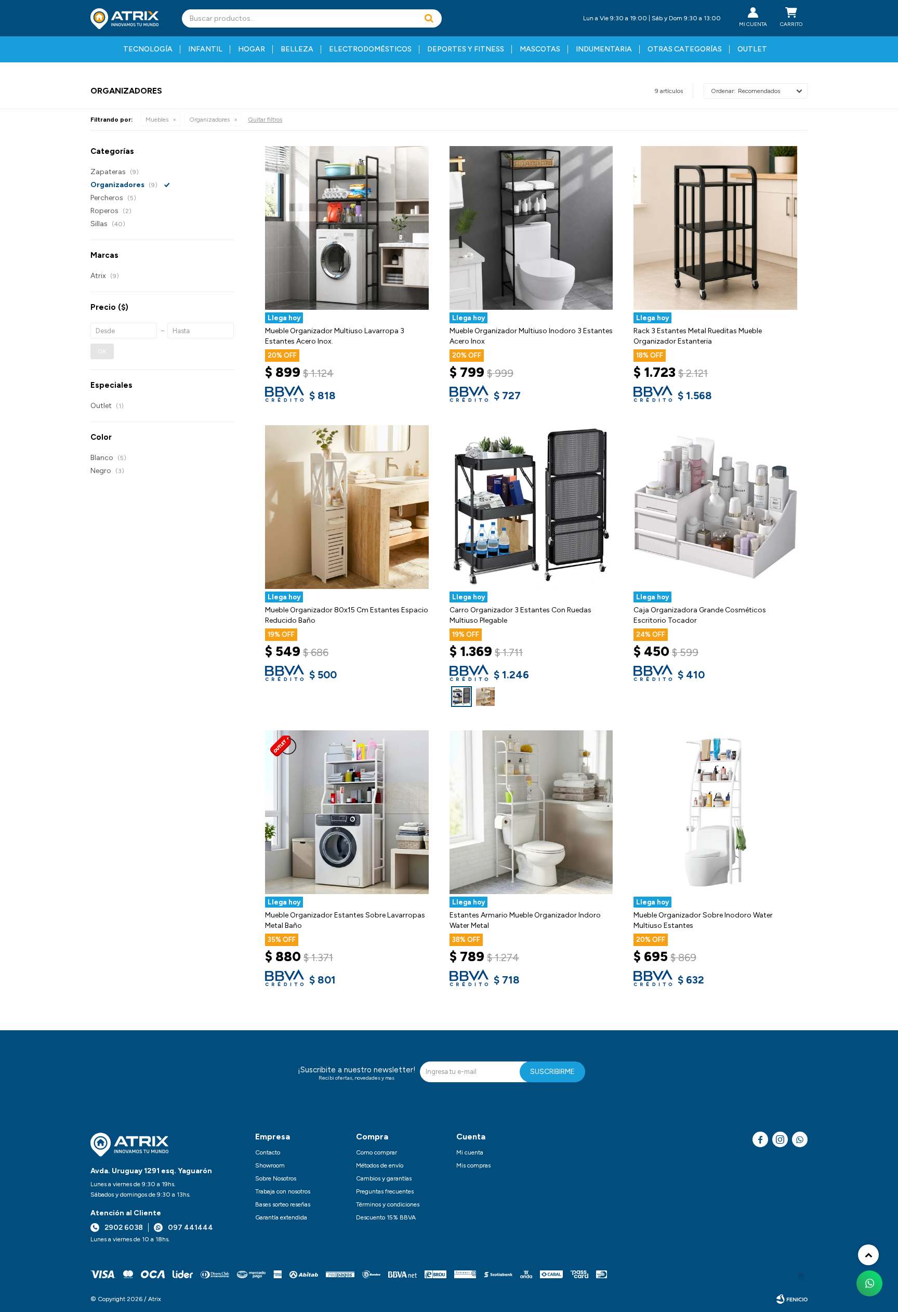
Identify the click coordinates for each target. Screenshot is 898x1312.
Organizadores (209, 119)
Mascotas (540, 49)
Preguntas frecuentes (385, 1191)
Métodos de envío (379, 1165)
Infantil (205, 49)
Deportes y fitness (465, 49)
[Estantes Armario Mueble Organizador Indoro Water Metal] (531, 812)
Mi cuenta (469, 1152)
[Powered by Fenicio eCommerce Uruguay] (792, 1299)
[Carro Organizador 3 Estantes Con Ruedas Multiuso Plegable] (461, 696)
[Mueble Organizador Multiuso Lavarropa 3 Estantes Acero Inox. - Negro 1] (347, 228)
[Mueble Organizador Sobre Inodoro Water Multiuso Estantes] (715, 812)
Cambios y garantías (384, 1178)
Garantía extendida (281, 1217)
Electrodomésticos (370, 49)
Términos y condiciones (387, 1204)
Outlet (752, 49)
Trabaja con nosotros (282, 1191)
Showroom (270, 1165)
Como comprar (376, 1152)
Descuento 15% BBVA (386, 1217)
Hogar (251, 49)
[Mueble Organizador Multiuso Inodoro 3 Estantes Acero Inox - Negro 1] (531, 228)
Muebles (157, 119)
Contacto (267, 1152)
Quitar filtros (265, 119)
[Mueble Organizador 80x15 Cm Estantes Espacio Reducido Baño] (347, 507)
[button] (429, 18)
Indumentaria (604, 49)
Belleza (297, 49)
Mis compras (473, 1165)
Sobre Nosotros (275, 1178)
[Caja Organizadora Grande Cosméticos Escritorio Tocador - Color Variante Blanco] (715, 507)
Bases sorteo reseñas (282, 1204)
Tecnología (148, 49)
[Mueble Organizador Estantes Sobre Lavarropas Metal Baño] (347, 812)
